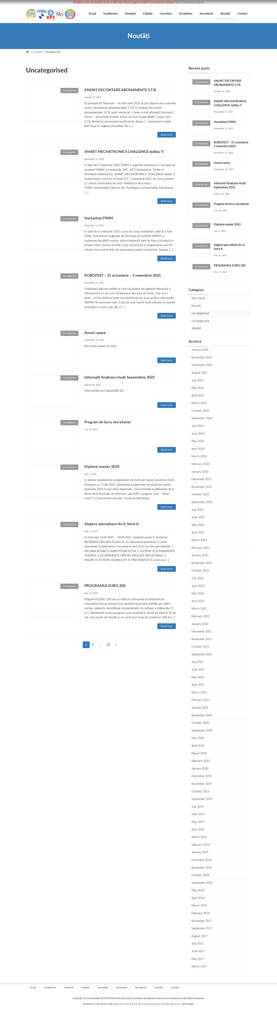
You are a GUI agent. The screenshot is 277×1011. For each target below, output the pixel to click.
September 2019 (201, 799)
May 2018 (197, 890)
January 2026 (199, 350)
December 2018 (201, 860)
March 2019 (199, 837)
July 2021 (197, 662)
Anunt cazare (95, 333)
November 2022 (201, 563)
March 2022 (199, 608)
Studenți (68, 987)
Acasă (33, 987)
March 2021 (199, 692)
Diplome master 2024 (101, 467)
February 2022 (200, 616)
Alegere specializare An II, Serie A (111, 524)
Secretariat (140, 987)
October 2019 (200, 791)
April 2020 (197, 745)
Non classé (198, 298)
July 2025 (197, 380)
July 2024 (197, 426)
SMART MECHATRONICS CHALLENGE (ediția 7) (124, 152)
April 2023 (197, 532)
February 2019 (200, 845)
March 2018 (199, 905)
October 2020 (200, 723)
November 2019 (201, 784)
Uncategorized (200, 321)
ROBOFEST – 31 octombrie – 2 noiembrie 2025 (122, 275)
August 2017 (199, 936)
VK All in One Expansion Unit (150, 1004)
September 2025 (201, 365)
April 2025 (197, 395)
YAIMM (196, 328)
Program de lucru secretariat (107, 422)
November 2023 (201, 487)
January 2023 (199, 555)
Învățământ (50, 987)
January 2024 (199, 471)
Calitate (86, 987)
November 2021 (201, 639)
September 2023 (201, 502)
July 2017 (197, 944)
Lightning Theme (122, 1004)
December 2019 (201, 776)
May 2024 (197, 441)
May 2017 (197, 959)
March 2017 (199, 966)
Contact (175, 987)
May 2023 (197, 525)
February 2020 (200, 761)
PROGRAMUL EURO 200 (104, 586)
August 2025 (199, 372)
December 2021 (201, 631)
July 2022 (197, 578)
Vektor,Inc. (175, 1004)
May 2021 (197, 677)
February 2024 (200, 464)
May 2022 (197, 593)
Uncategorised (200, 313)
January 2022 (199, 624)
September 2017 (201, 928)
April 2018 (197, 898)
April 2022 (197, 601)
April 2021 (197, 685)
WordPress (101, 1004)
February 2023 (200, 548)
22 (109, 644)
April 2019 (197, 829)
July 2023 (197, 510)
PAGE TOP (266, 977)
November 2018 (201, 867)
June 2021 (198, 669)
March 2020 (199, 753)
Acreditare (121, 987)
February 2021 (200, 700)
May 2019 (197, 822)
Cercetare (103, 987)
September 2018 (201, 883)
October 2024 (200, 411)
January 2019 (199, 852)
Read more (166, 134)
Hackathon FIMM (98, 218)
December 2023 (201, 479)
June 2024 (198, 433)
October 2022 (200, 570)
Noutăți (196, 306)
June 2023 (198, 517)
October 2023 (200, 494)
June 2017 (198, 951)
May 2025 (197, 388)
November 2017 (201, 921)
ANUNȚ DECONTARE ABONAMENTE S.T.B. (120, 90)
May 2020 (197, 738)
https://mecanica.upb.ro (189, 2)
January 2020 (199, 768)
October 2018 (200, 875)
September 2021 (201, 654)
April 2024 (197, 449)
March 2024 (199, 456)
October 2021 (200, 646)
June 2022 (198, 586)
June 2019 (198, 814)
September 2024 (201, 418)
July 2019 (197, 806)
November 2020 (201, 715)
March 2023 (199, 540)
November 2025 (201, 357)
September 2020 (201, 730)
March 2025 (199, 403)
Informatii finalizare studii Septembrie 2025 (119, 377)
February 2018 (200, 913)
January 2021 (199, 707)
